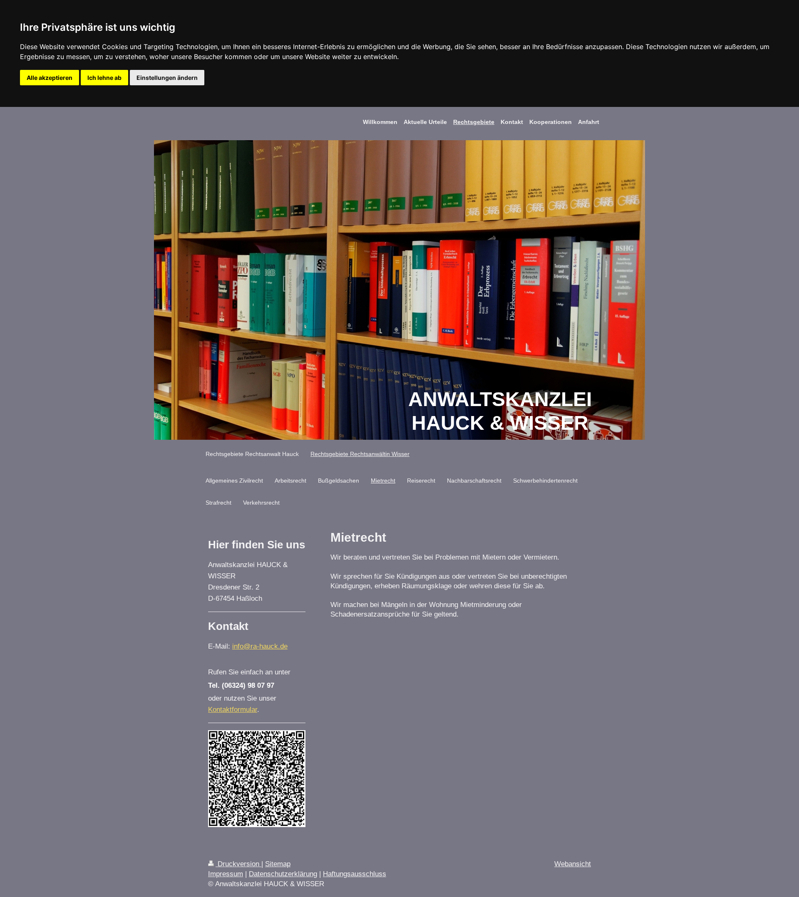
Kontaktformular (232, 710)
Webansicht (572, 864)
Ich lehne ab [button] (104, 77)
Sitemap (277, 864)
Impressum (225, 874)
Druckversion (238, 864)
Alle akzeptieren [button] (49, 77)
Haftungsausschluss (354, 874)
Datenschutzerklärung (283, 874)
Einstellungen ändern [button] (167, 77)
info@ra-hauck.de (260, 646)
